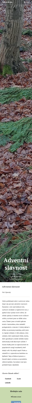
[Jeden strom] (7, 2)
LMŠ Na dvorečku (16, 276)
